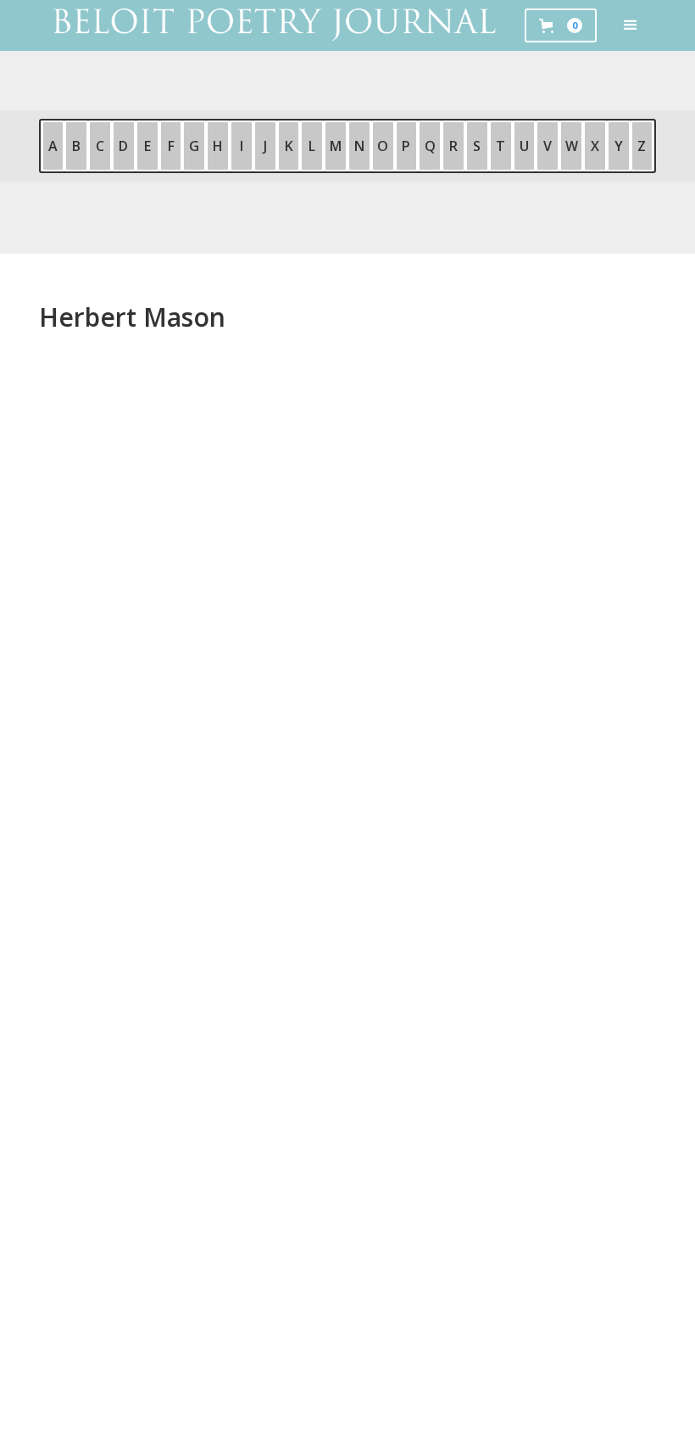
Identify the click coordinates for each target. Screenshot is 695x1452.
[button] (630, 25)
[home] (273, 25)
